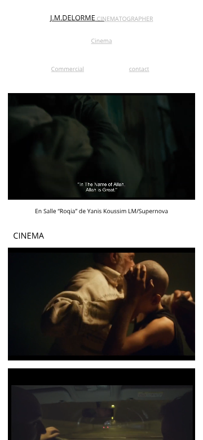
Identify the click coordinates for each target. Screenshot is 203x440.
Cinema (101, 41)
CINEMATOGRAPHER (125, 19)
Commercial (67, 69)
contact (139, 69)
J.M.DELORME (72, 18)
